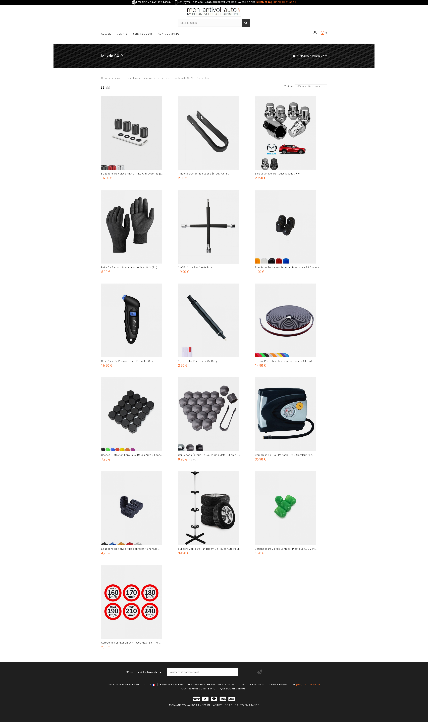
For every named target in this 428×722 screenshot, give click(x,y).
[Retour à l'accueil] (293, 56)
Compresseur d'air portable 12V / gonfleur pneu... (285, 455)
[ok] (259, 672)
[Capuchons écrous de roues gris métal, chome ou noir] (214, 414)
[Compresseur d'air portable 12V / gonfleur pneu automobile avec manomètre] (291, 414)
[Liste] (108, 87)
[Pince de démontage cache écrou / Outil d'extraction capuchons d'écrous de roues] (214, 133)
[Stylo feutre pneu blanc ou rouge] (214, 320)
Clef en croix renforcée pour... (196, 267)
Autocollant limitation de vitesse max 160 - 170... (131, 642)
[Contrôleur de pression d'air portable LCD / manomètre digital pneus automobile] (137, 320)
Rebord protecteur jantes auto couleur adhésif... (284, 361)
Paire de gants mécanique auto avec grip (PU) (129, 267)
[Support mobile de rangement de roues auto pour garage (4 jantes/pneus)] (214, 508)
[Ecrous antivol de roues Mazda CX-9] (291, 133)
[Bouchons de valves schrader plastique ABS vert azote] (291, 508)
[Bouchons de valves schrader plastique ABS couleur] (291, 227)
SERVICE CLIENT (142, 33)
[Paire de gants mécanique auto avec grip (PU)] (137, 227)
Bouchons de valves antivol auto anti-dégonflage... (132, 173)
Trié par (289, 86)
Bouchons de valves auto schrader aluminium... (130, 549)
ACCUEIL (106, 33)
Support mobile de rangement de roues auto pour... (209, 549)
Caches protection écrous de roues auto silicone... (132, 455)
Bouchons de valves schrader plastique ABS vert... (286, 549)
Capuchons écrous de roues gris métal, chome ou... (210, 455)
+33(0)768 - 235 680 (190, 2)
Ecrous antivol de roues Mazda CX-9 (277, 173)
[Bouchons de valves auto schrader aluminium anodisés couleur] (137, 508)
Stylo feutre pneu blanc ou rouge (198, 361)
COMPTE (122, 33)
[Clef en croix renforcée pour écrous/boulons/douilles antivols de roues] (214, 227)
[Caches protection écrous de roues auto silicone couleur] (137, 414)
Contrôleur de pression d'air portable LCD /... (128, 361)
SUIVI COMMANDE (168, 33)
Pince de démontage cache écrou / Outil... (203, 173)
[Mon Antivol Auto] (214, 12)
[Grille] (102, 87)
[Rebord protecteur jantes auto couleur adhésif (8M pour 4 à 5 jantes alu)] (291, 320)
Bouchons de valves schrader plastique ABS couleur (287, 267)
